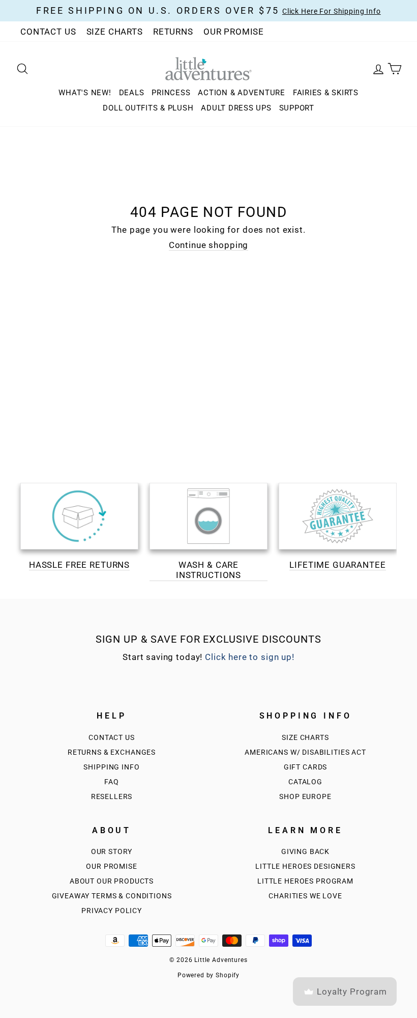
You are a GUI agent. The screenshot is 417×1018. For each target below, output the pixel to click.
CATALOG (305, 782)
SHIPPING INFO (111, 767)
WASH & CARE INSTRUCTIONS (208, 570)
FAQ (111, 782)
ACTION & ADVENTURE (241, 92)
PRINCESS (171, 92)
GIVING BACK (305, 851)
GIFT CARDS (305, 767)
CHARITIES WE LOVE (305, 896)
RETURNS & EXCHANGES (112, 752)
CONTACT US (48, 31)
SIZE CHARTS (114, 31)
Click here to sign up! (249, 657)
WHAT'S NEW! (84, 92)
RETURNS (173, 31)
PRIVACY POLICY (111, 910)
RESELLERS (112, 796)
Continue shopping (208, 245)
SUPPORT (296, 108)
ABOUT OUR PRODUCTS (112, 881)
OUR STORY (112, 851)
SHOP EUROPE (305, 796)
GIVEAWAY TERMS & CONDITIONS (112, 896)
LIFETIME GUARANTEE (337, 565)
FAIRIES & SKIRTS (326, 92)
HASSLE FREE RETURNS (79, 565)
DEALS (131, 92)
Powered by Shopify (208, 975)
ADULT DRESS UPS (236, 108)
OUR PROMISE (233, 31)
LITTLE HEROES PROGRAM (305, 881)
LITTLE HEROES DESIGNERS (305, 866)
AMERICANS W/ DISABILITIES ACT (305, 752)
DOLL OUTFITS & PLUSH (148, 108)
